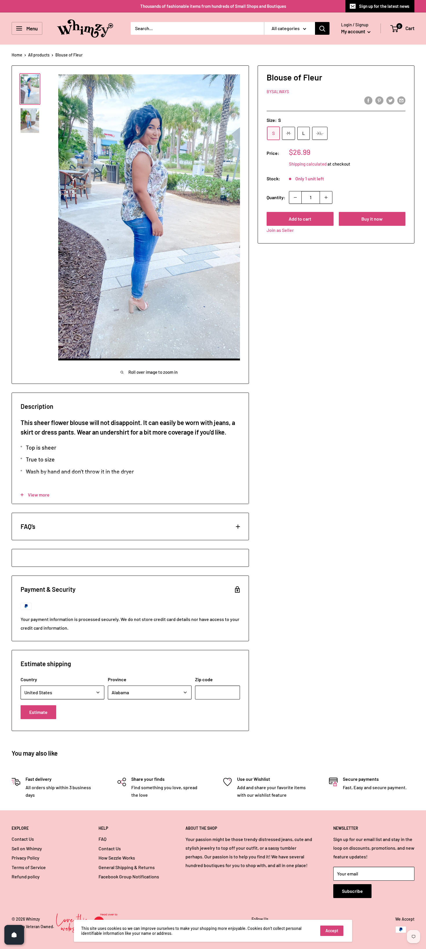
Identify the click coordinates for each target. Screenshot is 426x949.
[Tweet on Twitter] (390, 100)
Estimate (38, 712)
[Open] (14, 935)
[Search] (322, 28)
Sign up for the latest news (384, 6)
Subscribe (352, 891)
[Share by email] (401, 100)
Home (17, 54)
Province (117, 679)
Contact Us (23, 839)
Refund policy (26, 876)
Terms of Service (29, 867)
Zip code (204, 679)
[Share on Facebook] (368, 100)
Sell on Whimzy (27, 848)
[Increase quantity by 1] (326, 197)
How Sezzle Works (117, 857)
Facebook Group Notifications (129, 876)
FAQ (102, 839)
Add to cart (300, 218)
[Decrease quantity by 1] (295, 197)
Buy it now (372, 218)
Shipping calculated (308, 163)
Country (29, 679)
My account (353, 31)
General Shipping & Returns (127, 867)
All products (39, 54)
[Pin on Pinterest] (379, 100)
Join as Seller (280, 230)
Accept (331, 930)
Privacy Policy (25, 857)
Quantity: (276, 197)
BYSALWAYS (278, 91)
